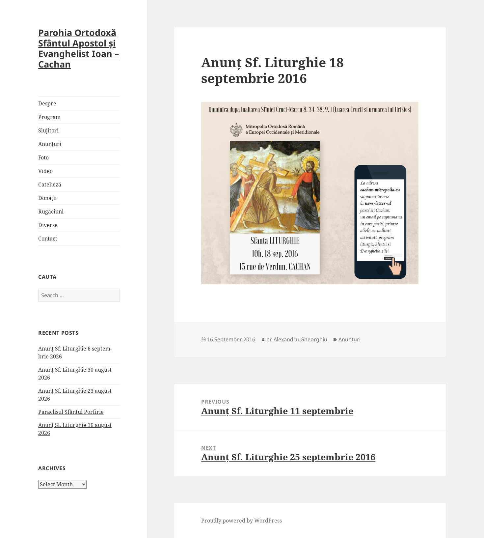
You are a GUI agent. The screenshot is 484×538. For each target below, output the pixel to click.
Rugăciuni (51, 211)
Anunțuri (49, 144)
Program (49, 117)
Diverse (48, 225)
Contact (47, 238)
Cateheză (49, 184)
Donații (47, 198)
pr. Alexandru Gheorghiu (296, 339)
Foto (43, 157)
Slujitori (48, 130)
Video (45, 171)
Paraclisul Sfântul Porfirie (71, 411)
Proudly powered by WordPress (241, 520)
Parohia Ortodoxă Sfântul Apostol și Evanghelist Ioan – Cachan (78, 48)
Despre (47, 103)
